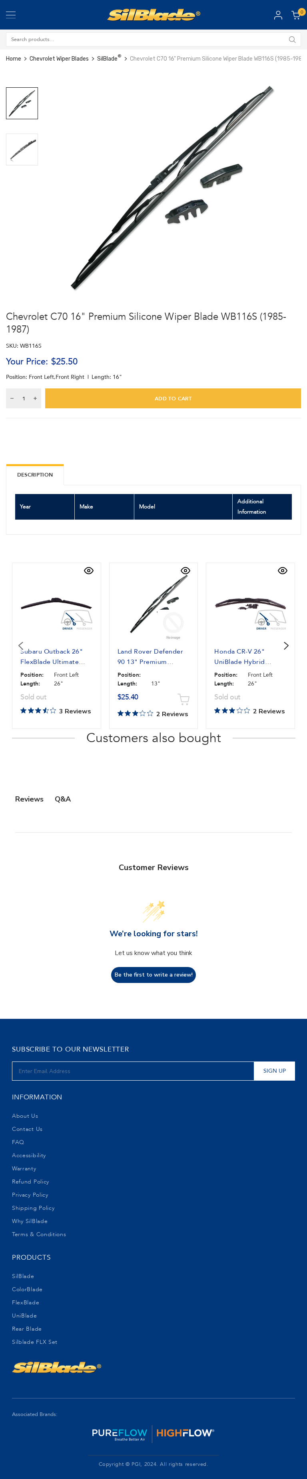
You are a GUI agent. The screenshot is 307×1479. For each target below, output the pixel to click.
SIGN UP (274, 1071)
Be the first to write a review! (154, 975)
